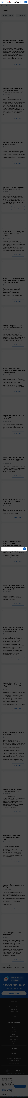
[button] (24, 548)
